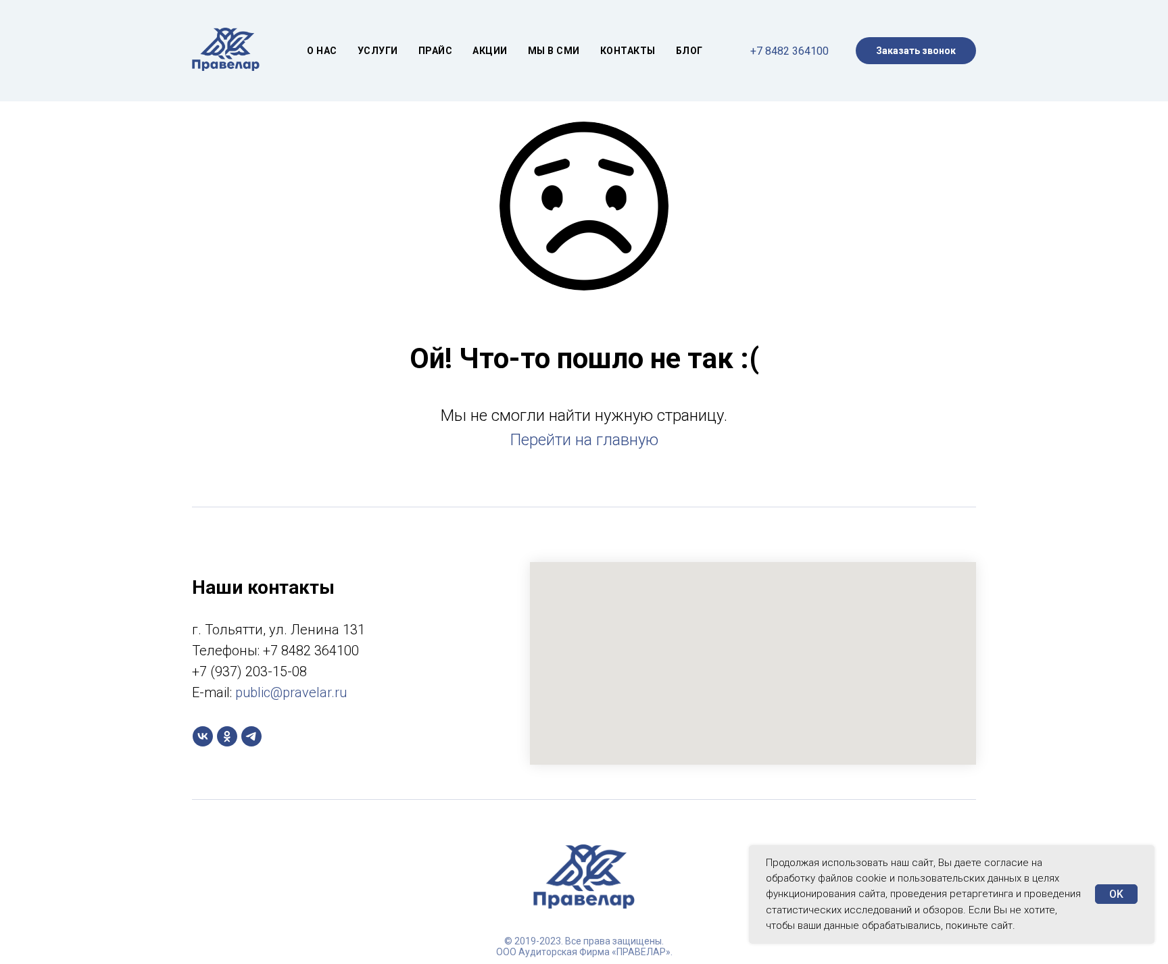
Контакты (628, 50)
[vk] (203, 736)
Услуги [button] (378, 50)
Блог (689, 50)
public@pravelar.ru (291, 692)
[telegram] (251, 736)
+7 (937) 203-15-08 (249, 671)
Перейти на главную (584, 439)
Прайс (435, 50)
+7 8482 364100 (789, 51)
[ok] (227, 736)
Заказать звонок (916, 50)
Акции (490, 50)
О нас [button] (322, 50)
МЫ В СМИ (554, 50)
